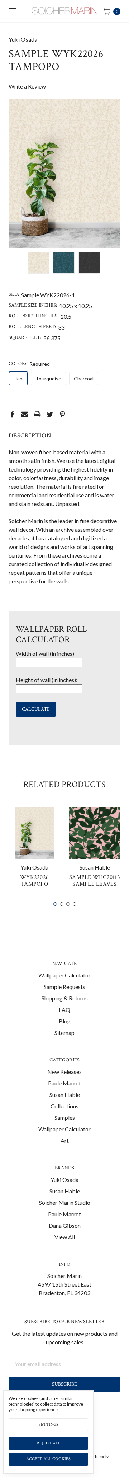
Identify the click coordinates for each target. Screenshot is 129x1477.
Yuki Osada (64, 1179)
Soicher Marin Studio (64, 1202)
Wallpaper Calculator (64, 975)
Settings (48, 1424)
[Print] (37, 414)
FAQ (64, 1009)
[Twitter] (49, 414)
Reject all (49, 1443)
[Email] (24, 414)
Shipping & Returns (65, 998)
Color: (29, 363)
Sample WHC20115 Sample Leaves (94, 881)
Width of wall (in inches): (46, 653)
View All (64, 1237)
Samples (64, 1117)
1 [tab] (55, 904)
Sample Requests (64, 986)
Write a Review (27, 86)
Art (65, 1140)
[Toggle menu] (11, 11)
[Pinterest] (62, 414)
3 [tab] (68, 904)
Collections (64, 1106)
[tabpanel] (34, 850)
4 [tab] (74, 904)
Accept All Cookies (48, 1459)
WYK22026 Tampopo (34, 881)
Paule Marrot (64, 1083)
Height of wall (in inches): (46, 679)
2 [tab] (61, 904)
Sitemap (64, 1032)
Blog (65, 1021)
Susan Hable (64, 1094)
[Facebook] (12, 414)
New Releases (64, 1071)
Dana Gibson (65, 1225)
